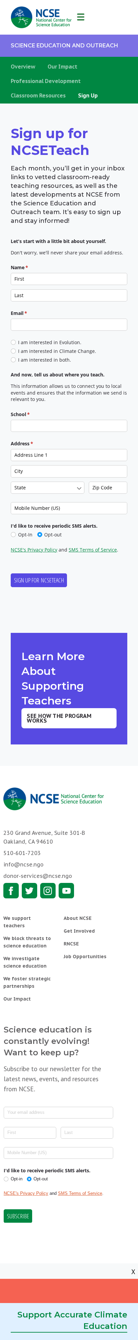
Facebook (11, 890)
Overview (23, 66)
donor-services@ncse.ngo (37, 875)
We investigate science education (25, 962)
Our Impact (62, 66)
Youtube (66, 890)
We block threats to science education (27, 942)
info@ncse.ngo (23, 864)
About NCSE (77, 918)
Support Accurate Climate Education (72, 1320)
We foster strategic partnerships (27, 982)
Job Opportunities (85, 956)
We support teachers (17, 922)
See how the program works (59, 718)
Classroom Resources (38, 95)
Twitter (29, 890)
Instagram (48, 890)
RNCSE (71, 944)
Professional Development (46, 81)
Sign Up (88, 95)
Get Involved (79, 931)
